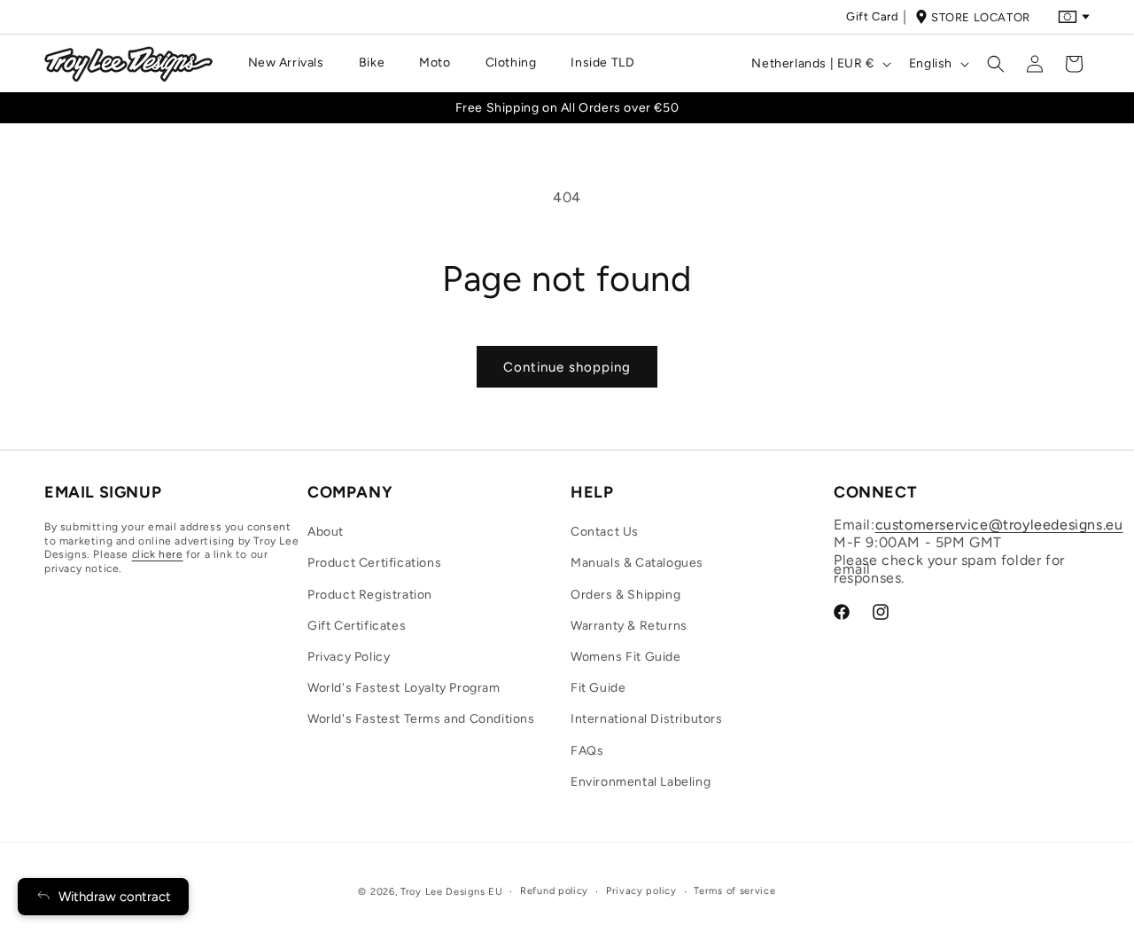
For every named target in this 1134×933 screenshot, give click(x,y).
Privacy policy (641, 891)
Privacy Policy (348, 656)
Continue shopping (567, 367)
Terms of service (734, 891)
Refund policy (554, 891)
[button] (292, 63)
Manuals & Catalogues (637, 563)
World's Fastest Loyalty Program (404, 688)
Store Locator (980, 17)
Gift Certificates (356, 625)
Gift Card (872, 16)
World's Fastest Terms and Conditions (421, 719)
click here (157, 555)
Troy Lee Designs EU (451, 892)
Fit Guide (598, 688)
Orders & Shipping (625, 594)
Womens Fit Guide (626, 656)
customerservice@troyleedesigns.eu (999, 525)
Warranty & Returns (629, 625)
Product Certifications (374, 563)
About (325, 532)
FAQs (587, 750)
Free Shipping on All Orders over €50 (567, 107)
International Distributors (647, 719)
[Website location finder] (1074, 17)
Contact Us (605, 532)
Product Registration (369, 594)
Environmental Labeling (641, 781)
